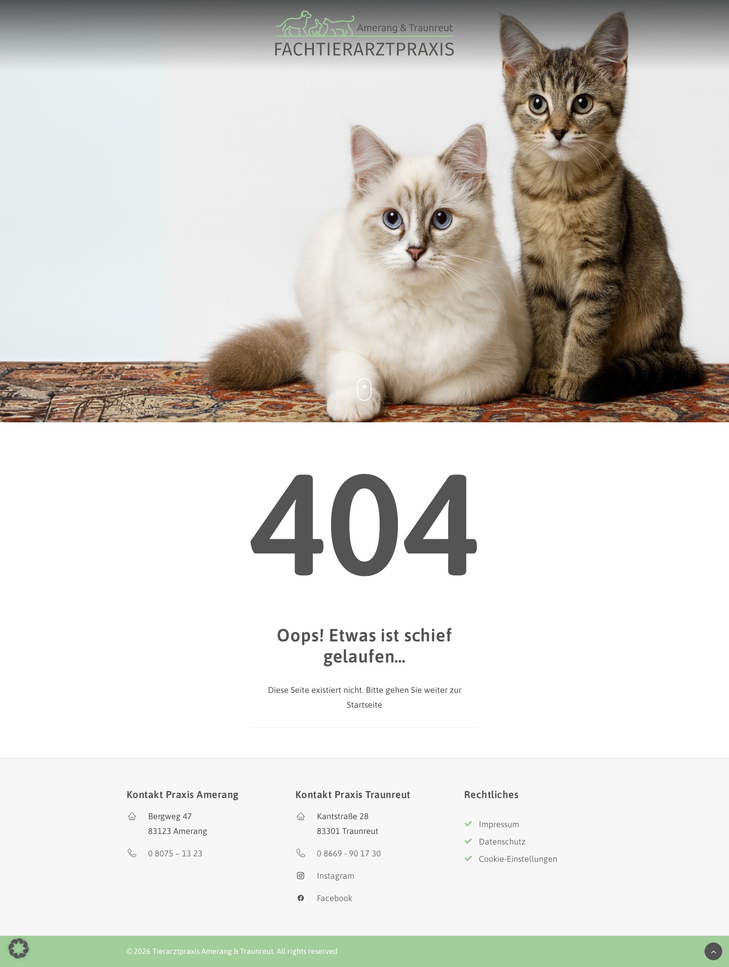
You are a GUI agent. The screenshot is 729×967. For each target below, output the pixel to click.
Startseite (364, 704)
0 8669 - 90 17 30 (349, 853)
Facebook (334, 898)
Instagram (335, 875)
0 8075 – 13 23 (175, 853)
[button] (18, 948)
